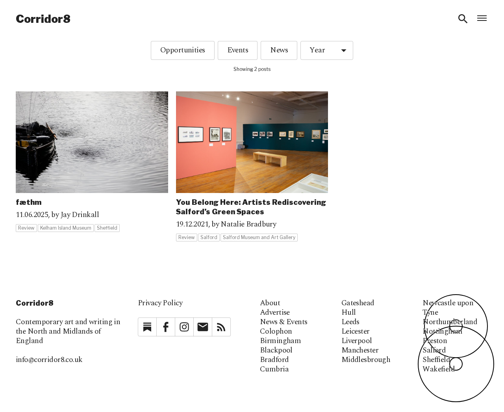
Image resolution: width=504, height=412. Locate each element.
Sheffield (436, 360)
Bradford (274, 360)
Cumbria (274, 369)
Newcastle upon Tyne (447, 308)
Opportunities (182, 50)
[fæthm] (92, 161)
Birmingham (280, 341)
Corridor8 (43, 19)
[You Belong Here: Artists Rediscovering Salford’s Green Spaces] (252, 166)
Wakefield (438, 369)
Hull (348, 312)
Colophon (276, 331)
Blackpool (276, 350)
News (279, 50)
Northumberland (449, 322)
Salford (434, 350)
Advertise (275, 312)
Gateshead (357, 303)
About (270, 303)
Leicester (355, 331)
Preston (434, 341)
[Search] (463, 18)
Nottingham (442, 331)
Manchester (359, 350)
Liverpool (356, 341)
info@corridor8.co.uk (49, 360)
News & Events (284, 322)
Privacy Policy (160, 303)
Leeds (350, 322)
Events (237, 50)
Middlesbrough (366, 360)
